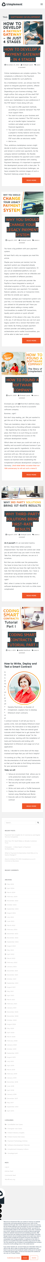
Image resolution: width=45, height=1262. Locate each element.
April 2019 (10, 1065)
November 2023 (12, 900)
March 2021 (11, 999)
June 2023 (10, 921)
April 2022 (10, 954)
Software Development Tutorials (19, 1145)
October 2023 (11, 905)
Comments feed (10, 1175)
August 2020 (11, 1024)
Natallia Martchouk (24, 650)
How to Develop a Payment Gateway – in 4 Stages (22, 54)
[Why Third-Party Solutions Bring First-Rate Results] (22, 497)
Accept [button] (25, 1258)
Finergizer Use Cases (15, 1128)
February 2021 (12, 1004)
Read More (31, 180)
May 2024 (10, 884)
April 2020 (10, 1032)
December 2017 (12, 1098)
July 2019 (10, 1061)
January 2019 (11, 1078)
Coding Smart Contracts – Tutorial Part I (22, 639)
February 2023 (12, 929)
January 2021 (11, 1008)
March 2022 (11, 958)
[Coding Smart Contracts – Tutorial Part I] (22, 618)
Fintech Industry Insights (16, 1133)
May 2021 (10, 991)
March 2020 (11, 1036)
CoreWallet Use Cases (15, 1124)
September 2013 (12, 1107)
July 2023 (10, 917)
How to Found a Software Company (22, 385)
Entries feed (9, 1171)
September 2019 (12, 1053)
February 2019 (12, 1074)
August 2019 (11, 1057)
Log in (7, 1167)
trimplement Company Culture (18, 1149)
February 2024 (12, 896)
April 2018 (10, 1090)
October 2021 (11, 979)
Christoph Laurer (27, 65)
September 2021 (12, 983)
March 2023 (11, 925)
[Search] (38, 822)
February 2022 (12, 962)
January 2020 (12, 1045)
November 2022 (12, 938)
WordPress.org (10, 1179)
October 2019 (11, 1049)
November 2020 (12, 1016)
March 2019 (11, 1069)
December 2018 (12, 1082)
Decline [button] (34, 1258)
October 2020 (12, 1020)
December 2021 (12, 971)
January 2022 (12, 966)
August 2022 (11, 946)
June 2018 (10, 1086)
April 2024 (10, 888)
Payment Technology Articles (18, 1141)
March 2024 (11, 892)
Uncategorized (12, 1153)
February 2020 (12, 1041)
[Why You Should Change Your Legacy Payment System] (22, 203)
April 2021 (10, 995)
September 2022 (13, 942)
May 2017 (10, 1102)
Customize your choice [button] (13, 1258)
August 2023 (11, 913)
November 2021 (12, 975)
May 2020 (10, 1028)
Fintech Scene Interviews (16, 1137)
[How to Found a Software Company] (22, 363)
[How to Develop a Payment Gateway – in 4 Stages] (22, 32)
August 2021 (11, 987)
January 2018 (11, 1094)
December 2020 (12, 1012)
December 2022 (12, 933)
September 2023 (13, 909)
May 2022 (10, 950)
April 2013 (10, 1111)
